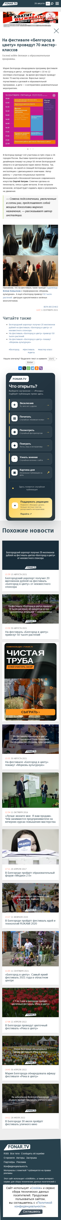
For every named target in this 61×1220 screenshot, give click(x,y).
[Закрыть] (56, 30)
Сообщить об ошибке (32, 1153)
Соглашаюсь (31, 1211)
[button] (55, 95)
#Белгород (14, 349)
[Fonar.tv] (9, 3)
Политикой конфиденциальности (33, 1204)
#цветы (31, 352)
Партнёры (9, 1162)
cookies (30, 1178)
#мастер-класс (45, 349)
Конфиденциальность (16, 1166)
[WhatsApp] (28, 368)
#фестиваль (28, 349)
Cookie (35, 1188)
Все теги (15, 1153)
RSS (6, 1153)
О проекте (9, 1157)
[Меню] (57, 4)
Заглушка (31, 1157)
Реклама (21, 1162)
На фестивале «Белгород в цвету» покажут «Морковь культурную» (30, 341)
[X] (24, 368)
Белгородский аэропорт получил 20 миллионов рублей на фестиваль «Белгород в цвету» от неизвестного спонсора (32, 327)
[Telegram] (32, 368)
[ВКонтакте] (20, 368)
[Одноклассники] (36, 368)
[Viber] (41, 368)
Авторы (20, 1157)
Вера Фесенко (51, 306)
